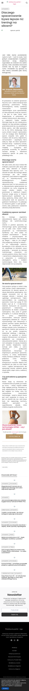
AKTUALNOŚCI (5, 9)
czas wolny (5, 467)
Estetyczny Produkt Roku (14, 660)
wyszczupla (14, 432)
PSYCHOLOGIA (13, 483)
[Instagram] (14, 640)
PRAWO (11, 534)
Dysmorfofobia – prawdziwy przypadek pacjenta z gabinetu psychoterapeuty (14, 564)
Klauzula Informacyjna (14, 657)
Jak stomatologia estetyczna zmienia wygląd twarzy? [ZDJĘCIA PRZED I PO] (13, 501)
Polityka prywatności (14, 653)
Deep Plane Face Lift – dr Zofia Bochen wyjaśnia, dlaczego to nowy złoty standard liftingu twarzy (13, 577)
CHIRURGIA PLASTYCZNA (7, 573)
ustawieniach (18, 685)
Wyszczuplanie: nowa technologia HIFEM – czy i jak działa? (13, 427)
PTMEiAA (12, 547)
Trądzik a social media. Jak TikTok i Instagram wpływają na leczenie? (12, 513)
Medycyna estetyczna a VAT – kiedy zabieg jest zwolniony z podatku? (12, 538)
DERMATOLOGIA (5, 510)
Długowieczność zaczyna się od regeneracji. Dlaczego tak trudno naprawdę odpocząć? (11, 487)
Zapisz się (14, 614)
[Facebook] (11, 640)
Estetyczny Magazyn (14, 669)
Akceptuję (5, 688)
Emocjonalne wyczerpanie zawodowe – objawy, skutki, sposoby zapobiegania (14, 525)
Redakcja (14, 647)
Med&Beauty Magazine (14, 666)
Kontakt (14, 650)
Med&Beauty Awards (14, 663)
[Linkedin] (17, 640)
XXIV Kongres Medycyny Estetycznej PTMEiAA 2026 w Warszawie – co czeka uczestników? (13, 551)
